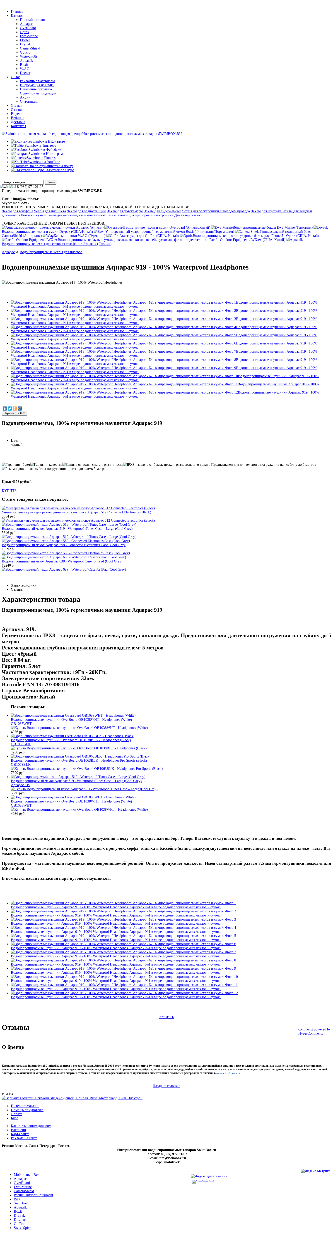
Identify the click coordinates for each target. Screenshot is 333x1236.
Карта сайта (20, 1134)
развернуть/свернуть (228, 1073)
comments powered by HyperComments (314, 1031)
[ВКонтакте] (5, 408)
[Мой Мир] (20, 408)
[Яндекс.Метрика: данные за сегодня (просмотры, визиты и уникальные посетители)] (316, 1171)
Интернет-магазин (25, 1106)
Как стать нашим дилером (31, 1126)
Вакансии (18, 1130)
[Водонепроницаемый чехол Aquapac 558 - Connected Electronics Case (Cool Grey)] (66, 553)
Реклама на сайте (24, 1138)
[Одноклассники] (15, 408)
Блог (14, 1118)
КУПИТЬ (9, 491)
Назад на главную (166, 1086)
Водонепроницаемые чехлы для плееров (51, 252)
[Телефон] (12, 186)
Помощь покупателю (27, 1110)
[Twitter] (10, 408)
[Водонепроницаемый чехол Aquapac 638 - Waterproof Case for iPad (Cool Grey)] (64, 569)
